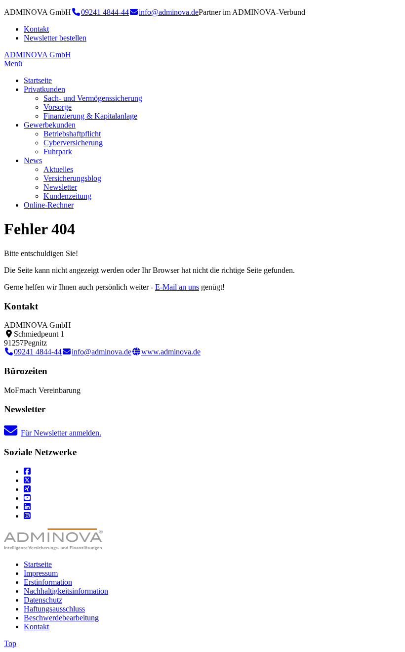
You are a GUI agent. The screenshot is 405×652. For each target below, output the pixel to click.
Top (10, 643)
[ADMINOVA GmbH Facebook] (27, 471)
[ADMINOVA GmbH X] (27, 480)
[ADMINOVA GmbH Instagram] (27, 516)
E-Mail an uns (177, 287)
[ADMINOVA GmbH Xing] (27, 489)
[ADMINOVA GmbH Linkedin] (27, 507)
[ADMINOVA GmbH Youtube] (27, 498)
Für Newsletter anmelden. (61, 433)
